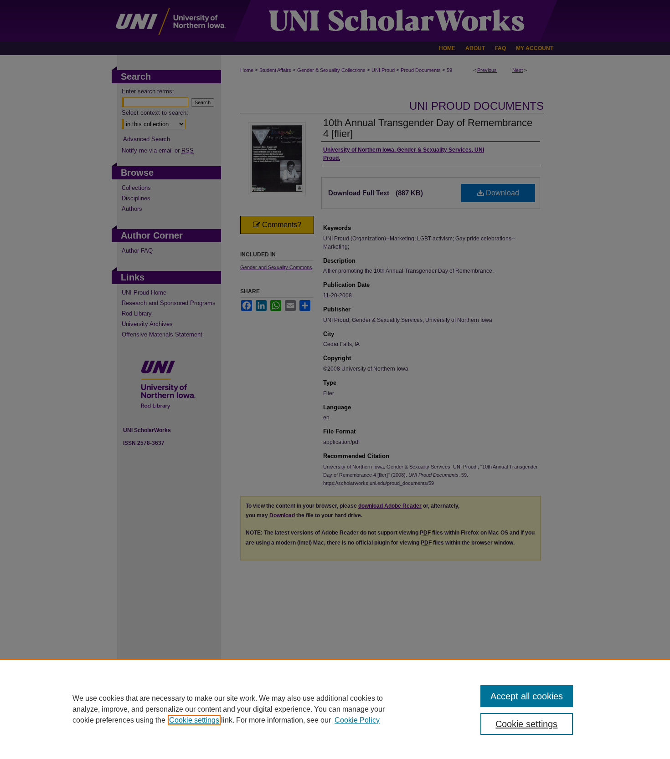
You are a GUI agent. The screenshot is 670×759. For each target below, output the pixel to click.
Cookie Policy (357, 720)
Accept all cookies (526, 696)
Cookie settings (194, 720)
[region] (335, 709)
